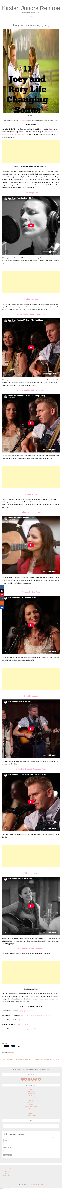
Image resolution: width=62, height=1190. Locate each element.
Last (32, 494)
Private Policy (7, 1171)
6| (21, 512)
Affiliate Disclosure (7, 1175)
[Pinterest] (32, 1079)
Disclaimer (7, 1173)
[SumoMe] (2, 607)
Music (13, 1052)
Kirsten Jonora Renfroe (31, 8)
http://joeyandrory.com (26, 1011)
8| (25, 696)
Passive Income (31, 1111)
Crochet (31, 1100)
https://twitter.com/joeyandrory (27, 1020)
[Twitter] (25, 1079)
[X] (2, 591)
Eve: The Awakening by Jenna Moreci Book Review (16, 1059)
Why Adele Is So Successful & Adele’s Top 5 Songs (46, 1059)
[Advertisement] (31, 151)
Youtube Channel (31, 1115)
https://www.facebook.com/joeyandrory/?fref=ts (35, 1015)
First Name (7, 1147)
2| (24, 299)
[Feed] (22, 1079)
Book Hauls (31, 1091)
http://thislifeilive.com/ (21, 1024)
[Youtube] (39, 1079)
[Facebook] (29, 1079)
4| (18, 390)
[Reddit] (2, 603)
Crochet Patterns (31, 1102)
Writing (31, 1113)
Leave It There (32, 873)
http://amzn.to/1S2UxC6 (33, 1029)
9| (17, 769)
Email (6, 1140)
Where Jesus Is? (32, 299)
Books (31, 1095)
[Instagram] (35, 1079)
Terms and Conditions (7, 1169)
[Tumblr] (2, 599)
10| (24, 873)
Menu (31, 16)
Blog (9, 1052)
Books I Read (31, 1098)
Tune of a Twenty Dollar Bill (32, 949)
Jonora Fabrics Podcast (31, 1106)
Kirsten (36, 22)
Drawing (31, 1104)
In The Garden (32, 696)
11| (19, 949)
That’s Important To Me (32, 512)
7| (22, 592)
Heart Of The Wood (32, 592)
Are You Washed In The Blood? (32, 314)
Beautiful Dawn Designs (37, 1184)
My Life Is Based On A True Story (32, 769)
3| (18, 314)
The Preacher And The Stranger (32, 390)
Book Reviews (31, 1093)
